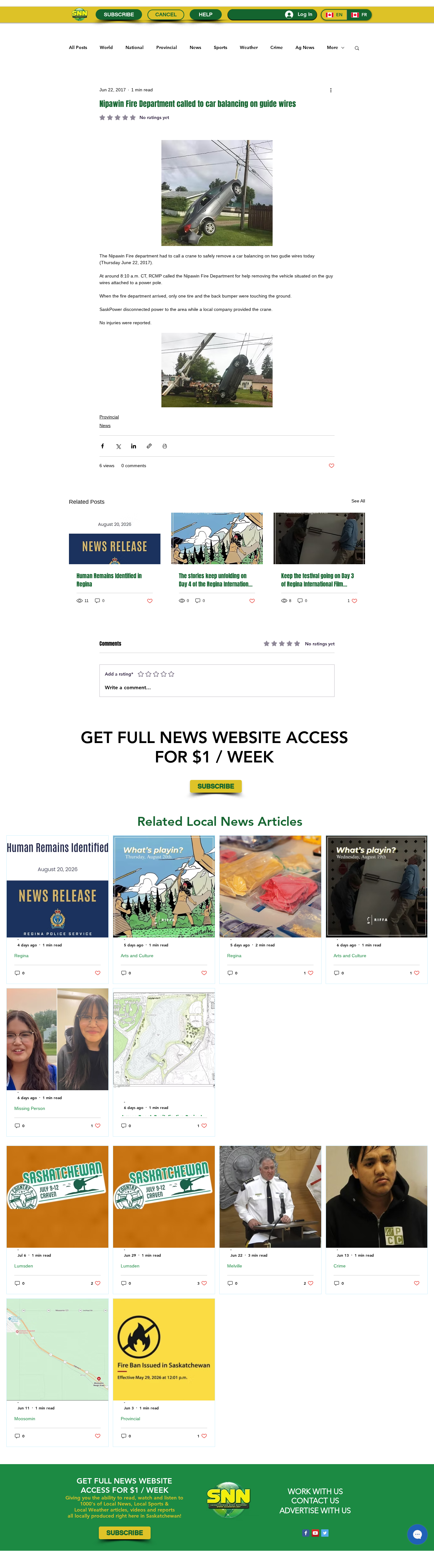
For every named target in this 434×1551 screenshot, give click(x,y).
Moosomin (24, 1418)
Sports (220, 47)
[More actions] (331, 90)
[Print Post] (165, 446)
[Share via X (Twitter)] (118, 446)
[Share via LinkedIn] (134, 446)
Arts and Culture (137, 955)
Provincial (166, 47)
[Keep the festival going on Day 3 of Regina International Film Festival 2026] (319, 538)
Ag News (304, 47)
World (106, 47)
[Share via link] (149, 446)
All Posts (78, 47)
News (195, 47)
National (134, 47)
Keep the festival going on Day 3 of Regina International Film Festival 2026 (317, 580)
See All (358, 500)
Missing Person (29, 1108)
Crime (276, 47)
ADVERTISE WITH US (315, 1510)
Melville (234, 1265)
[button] (357, 47)
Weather (249, 47)
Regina (21, 955)
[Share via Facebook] (102, 446)
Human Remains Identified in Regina (109, 580)
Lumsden (23, 1265)
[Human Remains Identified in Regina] (114, 538)
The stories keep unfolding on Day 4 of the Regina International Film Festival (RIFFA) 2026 (216, 580)
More (332, 47)
